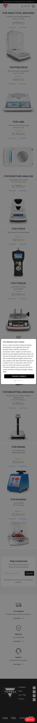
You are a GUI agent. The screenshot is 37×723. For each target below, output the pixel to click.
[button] (18, 381)
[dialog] (18, 361)
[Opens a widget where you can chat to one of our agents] (30, 719)
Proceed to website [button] (19, 376)
